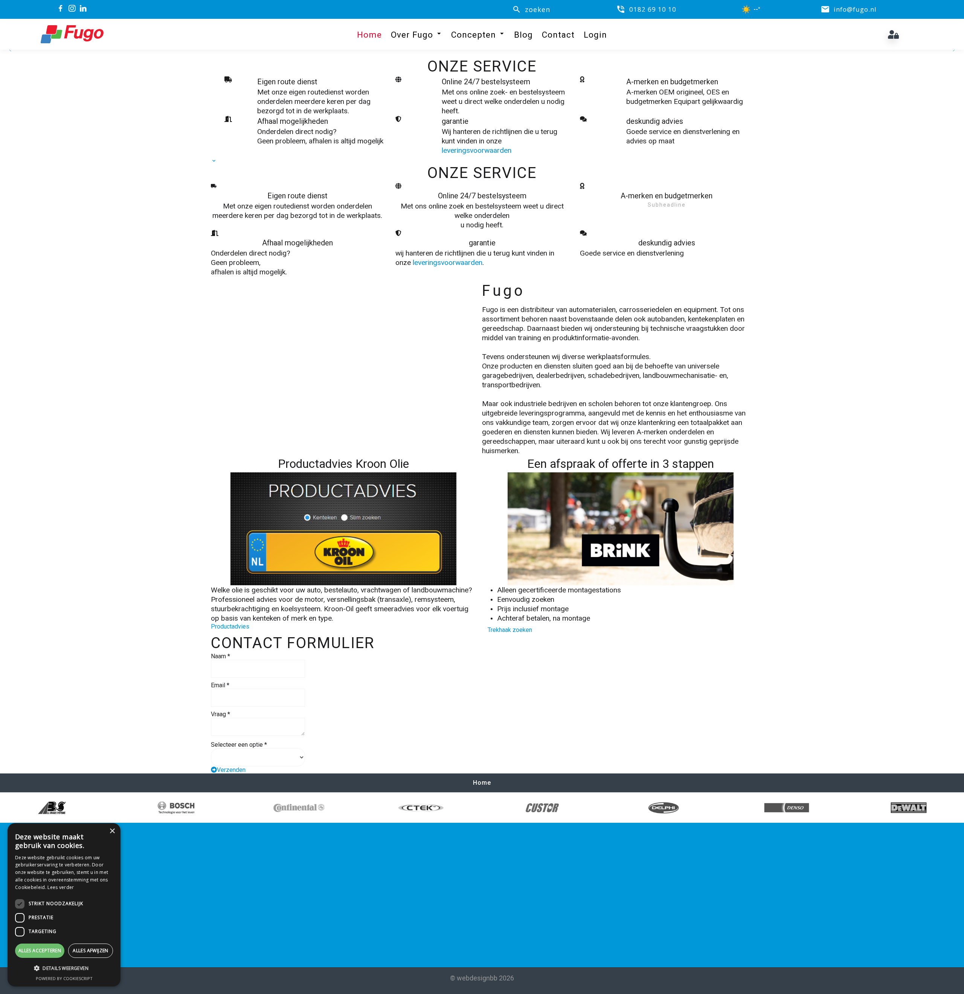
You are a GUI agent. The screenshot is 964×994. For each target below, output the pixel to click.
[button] (64, 968)
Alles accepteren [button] (39, 950)
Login (595, 35)
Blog (523, 35)
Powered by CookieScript (64, 978)
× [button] (112, 831)
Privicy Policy (517, 896)
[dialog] (64, 904)
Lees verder (60, 887)
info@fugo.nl (240, 897)
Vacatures (513, 874)
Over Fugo (412, 35)
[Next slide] (953, 50)
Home (369, 35)
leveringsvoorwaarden (476, 150)
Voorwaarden (518, 885)
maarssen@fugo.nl (388, 897)
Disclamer (513, 908)
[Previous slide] (11, 50)
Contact (558, 35)
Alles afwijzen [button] (90, 950)
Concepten (473, 35)
